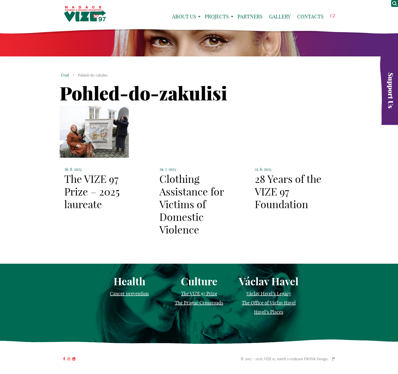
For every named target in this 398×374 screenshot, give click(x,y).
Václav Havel (268, 281)
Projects (217, 16)
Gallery (280, 16)
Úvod (65, 75)
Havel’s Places (268, 312)
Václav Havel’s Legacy (268, 293)
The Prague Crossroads (199, 303)
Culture (199, 281)
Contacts (310, 16)
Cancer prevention (129, 293)
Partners (250, 16)
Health (129, 281)
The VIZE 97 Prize (199, 293)
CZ (332, 15)
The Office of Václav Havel (269, 303)
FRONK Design (316, 359)
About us (184, 16)
